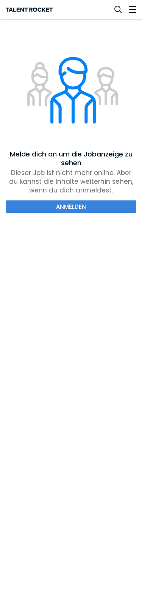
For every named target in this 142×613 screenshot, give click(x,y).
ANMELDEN (71, 207)
